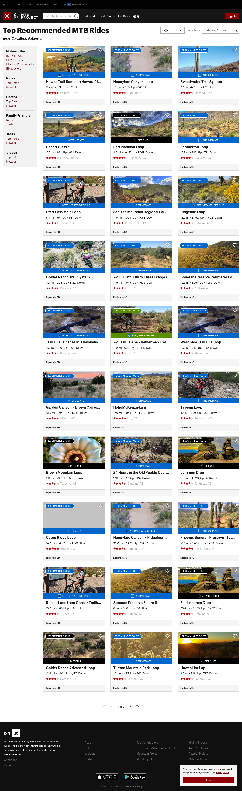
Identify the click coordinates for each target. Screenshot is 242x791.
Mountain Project (147, 753)
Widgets (90, 753)
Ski (56, 4)
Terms (129, 786)
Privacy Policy (222, 772)
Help (88, 748)
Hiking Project (198, 742)
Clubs (88, 759)
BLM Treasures (15, 60)
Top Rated (12, 82)
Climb (6, 4)
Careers (9, 765)
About (88, 742)
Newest (11, 87)
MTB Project (144, 759)
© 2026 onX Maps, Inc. (111, 786)
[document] (208, 775)
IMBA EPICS (14, 55)
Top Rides (124, 16)
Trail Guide (89, 16)
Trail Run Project (199, 748)
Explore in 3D (53, 102)
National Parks (198, 759)
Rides (9, 120)
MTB (18, 4)
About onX (11, 760)
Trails (9, 124)
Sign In (232, 16)
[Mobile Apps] (136, 16)
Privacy (138, 786)
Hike (28, 4)
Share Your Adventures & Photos (157, 748)
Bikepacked (13, 68)
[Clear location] (237, 30)
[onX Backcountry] (75, 5)
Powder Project (198, 753)
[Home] (22, 16)
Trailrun (42, 4)
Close (208, 780)
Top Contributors (147, 742)
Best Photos (107, 16)
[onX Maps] (12, 736)
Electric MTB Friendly (20, 64)
